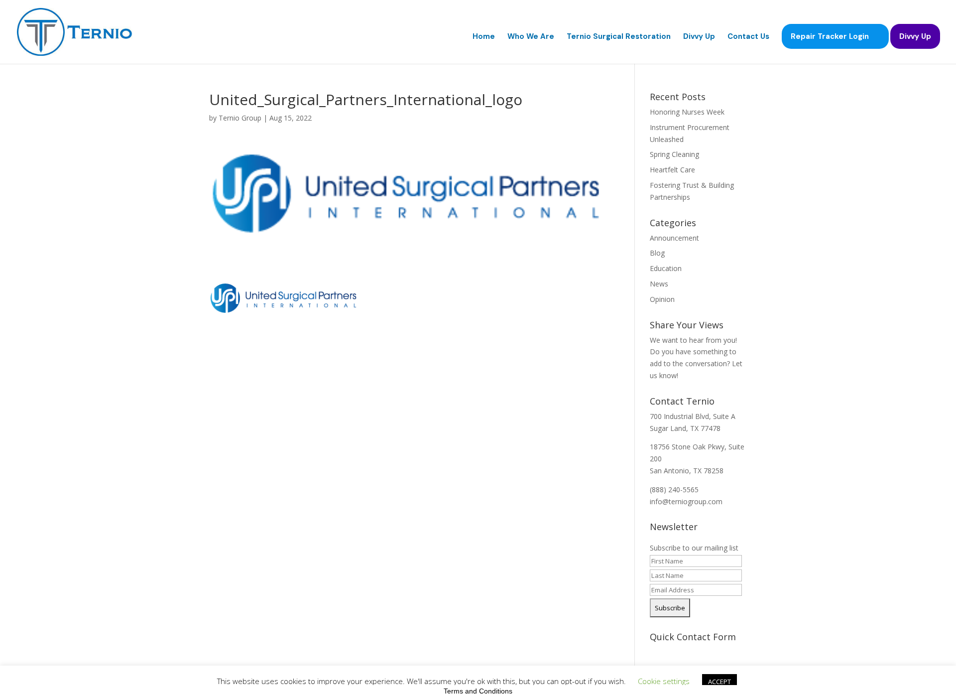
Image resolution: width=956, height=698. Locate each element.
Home (484, 37)
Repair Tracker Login (830, 36)
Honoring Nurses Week (687, 112)
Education (666, 268)
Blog (657, 253)
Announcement (674, 238)
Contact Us (748, 37)
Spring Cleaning (674, 154)
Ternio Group (240, 118)
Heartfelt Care (672, 169)
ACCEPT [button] (719, 681)
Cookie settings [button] (664, 681)
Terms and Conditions (478, 691)
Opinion (662, 299)
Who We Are (530, 37)
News (659, 283)
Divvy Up (699, 37)
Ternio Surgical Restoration (619, 37)
